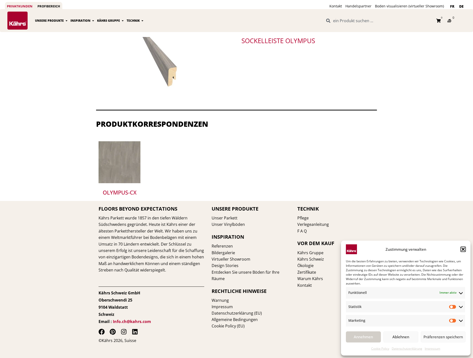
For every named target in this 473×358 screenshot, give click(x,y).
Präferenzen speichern (443, 336)
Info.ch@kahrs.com (132, 321)
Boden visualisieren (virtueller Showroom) (409, 6)
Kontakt (335, 6)
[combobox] (378, 20)
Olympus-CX (119, 192)
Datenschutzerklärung (407, 348)
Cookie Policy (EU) (228, 326)
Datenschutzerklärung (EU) (237, 313)
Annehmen (363, 336)
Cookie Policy (380, 348)
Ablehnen (400, 336)
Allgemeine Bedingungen (235, 319)
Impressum (432, 348)
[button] (463, 249)
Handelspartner (358, 6)
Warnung (220, 300)
